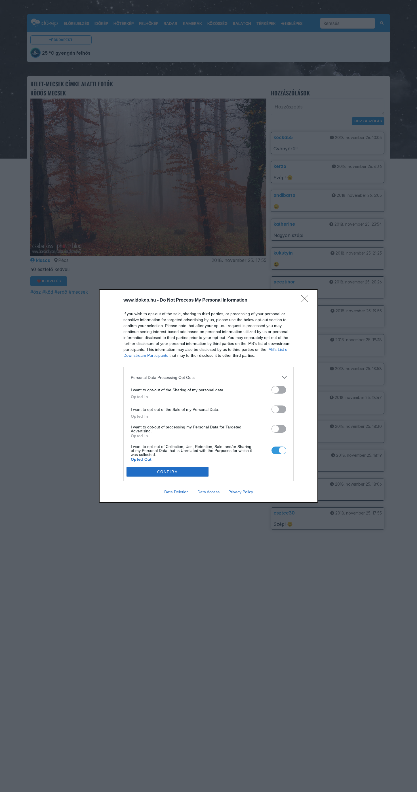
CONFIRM (167, 472)
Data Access (208, 492)
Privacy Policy (240, 492)
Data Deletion (176, 492)
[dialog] (208, 396)
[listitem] (208, 377)
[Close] (306, 300)
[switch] (278, 390)
